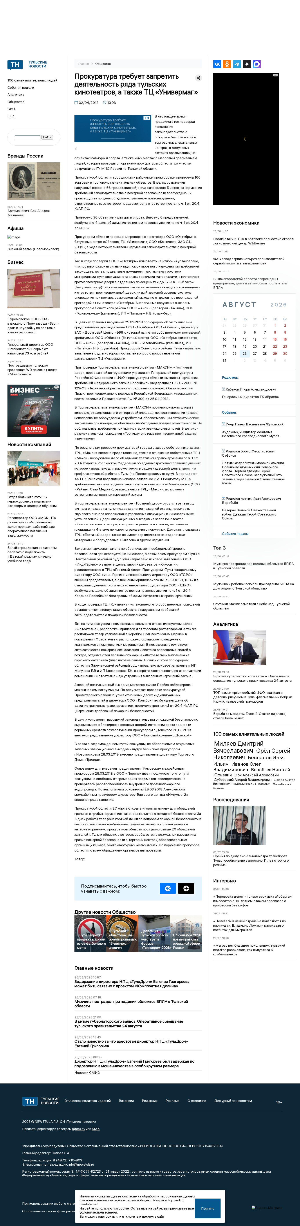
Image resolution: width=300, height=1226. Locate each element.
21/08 (10, 361)
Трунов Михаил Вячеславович (252, 783)
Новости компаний (29, 444)
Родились (230, 377)
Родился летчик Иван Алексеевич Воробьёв (251, 500)
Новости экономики (236, 223)
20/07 (217, 938)
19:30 (225, 852)
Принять (208, 1208)
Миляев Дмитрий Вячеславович (238, 747)
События (229, 412)
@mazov (78, 1129)
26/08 (217, 231)
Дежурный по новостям (233, 1100)
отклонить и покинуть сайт (143, 1216)
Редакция (149, 1100)
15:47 (19, 361)
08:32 (225, 913)
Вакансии (126, 1100)
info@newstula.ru (81, 1164)
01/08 (216, 889)
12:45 (19, 543)
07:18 (225, 556)
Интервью (224, 880)
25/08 (11, 206)
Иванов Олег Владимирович (237, 767)
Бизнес (15, 262)
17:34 (19, 206)
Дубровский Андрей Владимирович (243, 779)
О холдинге (197, 1100)
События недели (20, 87)
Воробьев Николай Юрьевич (251, 772)
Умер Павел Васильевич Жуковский (254, 424)
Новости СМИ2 (87, 1072)
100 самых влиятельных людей (32, 80)
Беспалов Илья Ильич (249, 760)
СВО (11, 109)
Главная (84, 64)
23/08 (217, 688)
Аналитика (15, 94)
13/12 (10, 245)
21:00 (19, 245)
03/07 (217, 852)
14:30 (19, 340)
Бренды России (25, 156)
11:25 (225, 231)
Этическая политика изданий (88, 1100)
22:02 (19, 315)
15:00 (225, 889)
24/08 (11, 315)
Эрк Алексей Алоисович (257, 775)
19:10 (19, 493)
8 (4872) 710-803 (67, 1160)
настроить (106, 1216)
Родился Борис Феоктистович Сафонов (248, 453)
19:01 (225, 709)
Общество (15, 101)
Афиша (15, 228)
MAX (96, 1129)
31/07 (216, 913)
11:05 (225, 251)
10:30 (225, 938)
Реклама (172, 1100)
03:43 (226, 576)
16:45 (19, 513)
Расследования (231, 799)
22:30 (225, 596)
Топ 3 (219, 548)
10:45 (225, 271)
